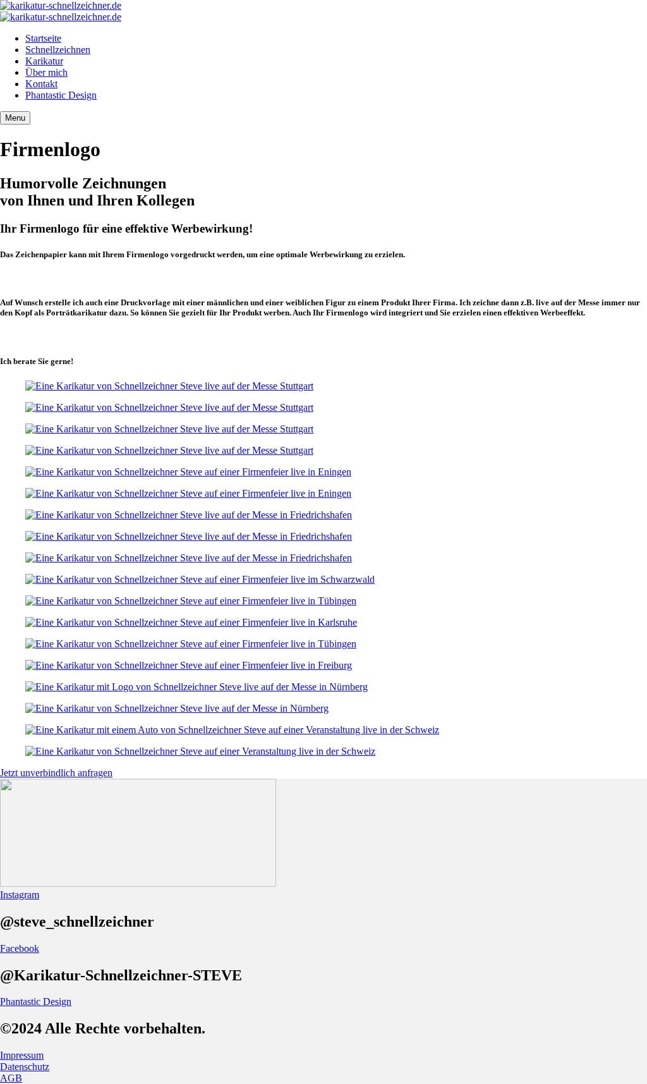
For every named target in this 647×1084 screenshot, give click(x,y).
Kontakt (41, 83)
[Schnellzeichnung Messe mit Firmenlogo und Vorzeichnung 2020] (323, 386)
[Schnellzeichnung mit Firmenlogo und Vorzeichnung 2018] (323, 622)
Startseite (43, 38)
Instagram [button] (19, 894)
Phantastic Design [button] (35, 1001)
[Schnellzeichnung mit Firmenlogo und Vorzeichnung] (323, 665)
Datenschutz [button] (24, 1066)
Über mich (46, 72)
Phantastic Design (61, 95)
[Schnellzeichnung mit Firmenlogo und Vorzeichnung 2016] (323, 644)
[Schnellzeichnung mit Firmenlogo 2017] (323, 601)
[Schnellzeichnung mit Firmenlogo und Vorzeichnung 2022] (323, 472)
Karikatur (44, 61)
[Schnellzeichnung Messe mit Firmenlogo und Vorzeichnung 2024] (323, 515)
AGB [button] (11, 1078)
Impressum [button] (22, 1055)
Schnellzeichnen (57, 49)
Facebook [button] (19, 948)
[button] (323, 773)
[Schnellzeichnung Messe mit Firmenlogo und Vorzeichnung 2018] (323, 687)
